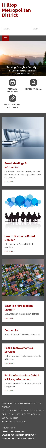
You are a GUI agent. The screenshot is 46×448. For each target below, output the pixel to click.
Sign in (31, 439)
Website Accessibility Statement (19, 435)
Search (35, 29)
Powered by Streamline (14, 439)
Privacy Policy (9, 428)
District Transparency (14, 431)
